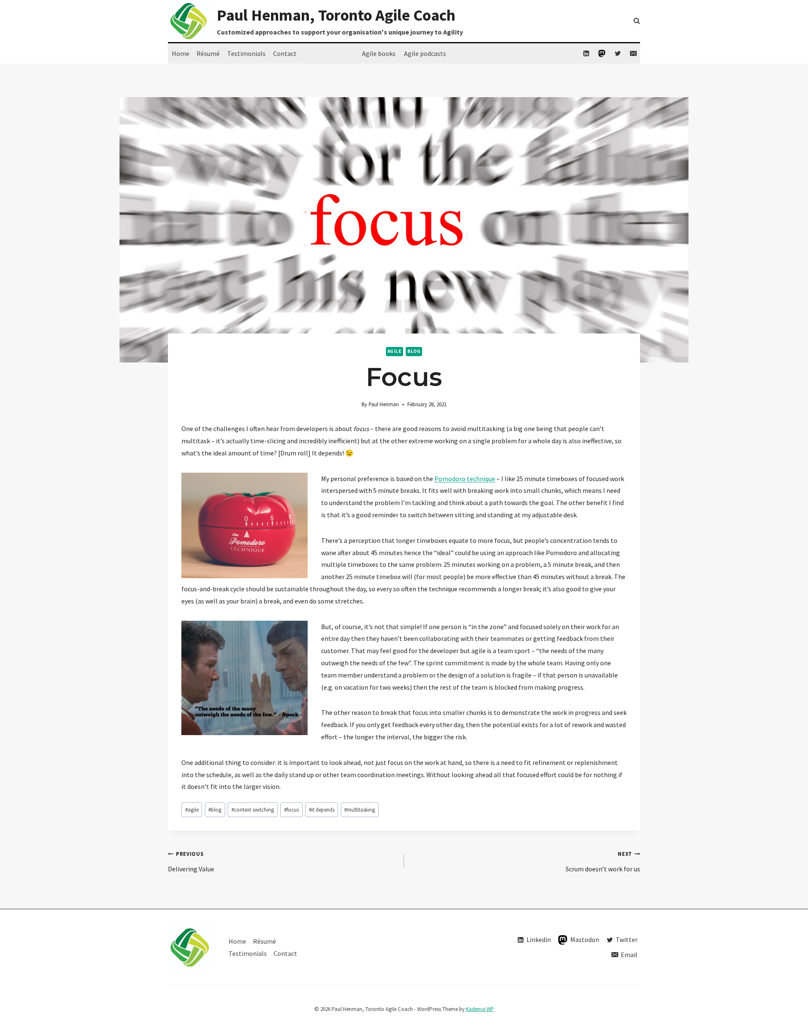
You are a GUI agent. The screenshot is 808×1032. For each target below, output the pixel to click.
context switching (252, 809)
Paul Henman (384, 404)
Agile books (379, 53)
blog (413, 351)
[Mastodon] (602, 53)
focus (291, 809)
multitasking (359, 809)
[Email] (633, 53)
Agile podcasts (425, 53)
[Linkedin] (586, 53)
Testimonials (246, 53)
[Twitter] (618, 53)
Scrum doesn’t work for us (603, 861)
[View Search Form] (636, 21)
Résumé (208, 53)
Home (180, 53)
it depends (322, 809)
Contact (285, 53)
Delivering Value (191, 861)
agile (394, 351)
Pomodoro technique (464, 478)
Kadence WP (480, 1009)
